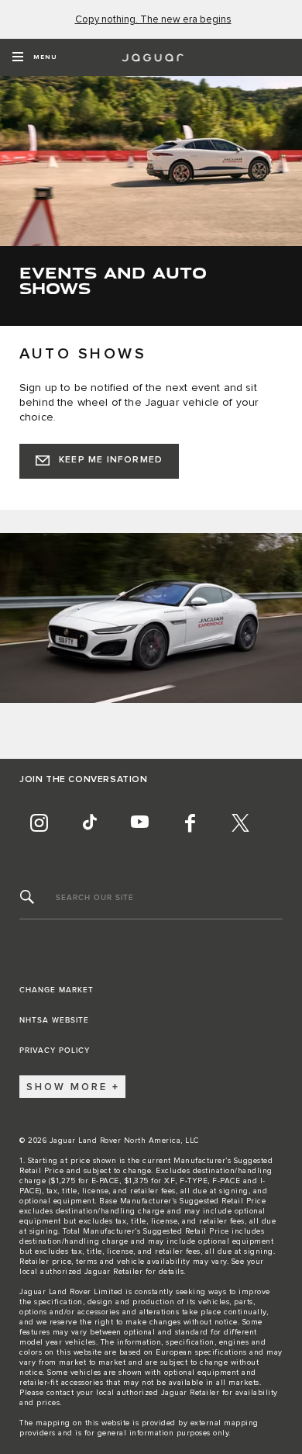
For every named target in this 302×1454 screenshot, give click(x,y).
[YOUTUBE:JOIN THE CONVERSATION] (139, 822)
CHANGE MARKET (56, 990)
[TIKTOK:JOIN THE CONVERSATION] (89, 822)
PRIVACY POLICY (54, 1050)
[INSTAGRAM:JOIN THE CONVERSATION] (38, 822)
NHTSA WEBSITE (54, 1020)
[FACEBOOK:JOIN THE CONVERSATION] (189, 822)
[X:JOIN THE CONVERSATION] (240, 822)
